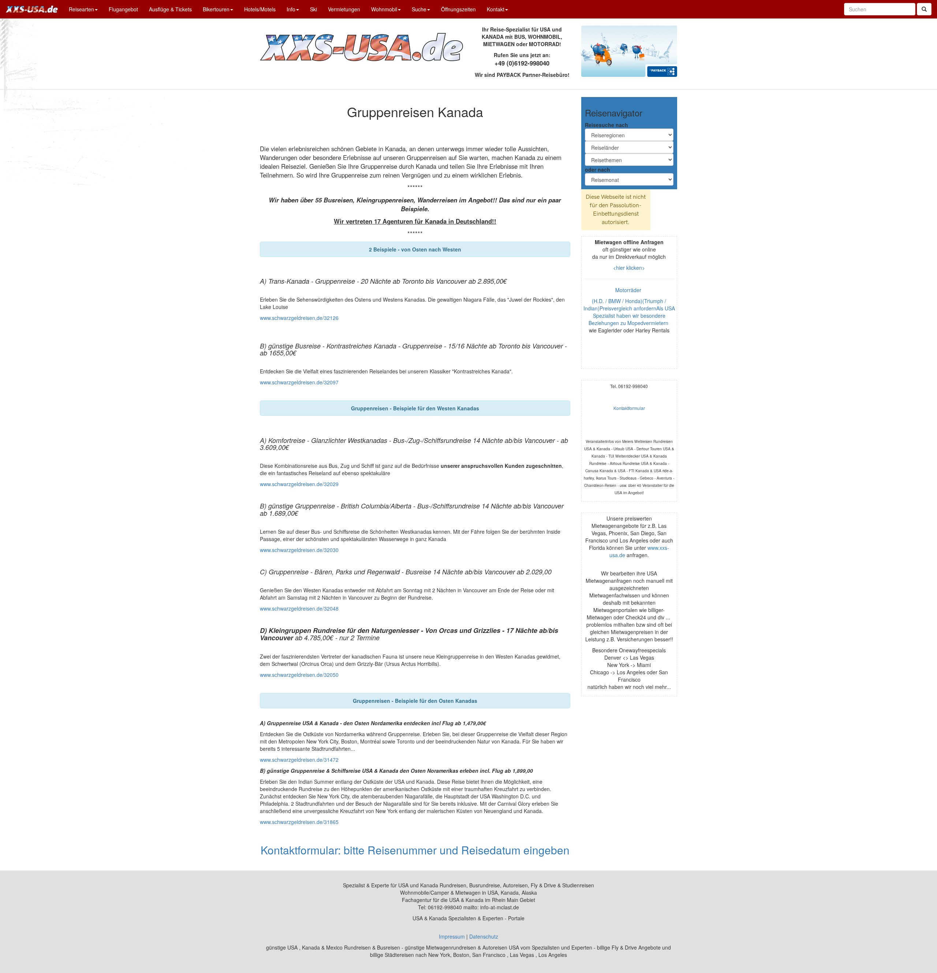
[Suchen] (924, 9)
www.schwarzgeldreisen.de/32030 (299, 549)
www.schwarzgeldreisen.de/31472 (299, 759)
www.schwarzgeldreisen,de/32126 (299, 317)
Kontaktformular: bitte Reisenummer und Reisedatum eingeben (415, 850)
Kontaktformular (629, 408)
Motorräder (629, 290)
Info (291, 9)
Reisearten (81, 9)
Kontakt (495, 9)
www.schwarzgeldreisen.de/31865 (299, 821)
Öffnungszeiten (458, 9)
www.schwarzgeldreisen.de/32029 (299, 484)
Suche (419, 9)
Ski (313, 9)
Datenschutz (483, 936)
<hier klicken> (629, 267)
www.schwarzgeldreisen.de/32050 (299, 674)
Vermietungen (344, 9)
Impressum (452, 936)
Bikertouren (216, 9)
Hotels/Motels (260, 9)
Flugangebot (123, 9)
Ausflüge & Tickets (170, 9)
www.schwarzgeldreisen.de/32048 (299, 608)
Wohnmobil (384, 9)
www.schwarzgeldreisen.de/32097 (299, 382)
